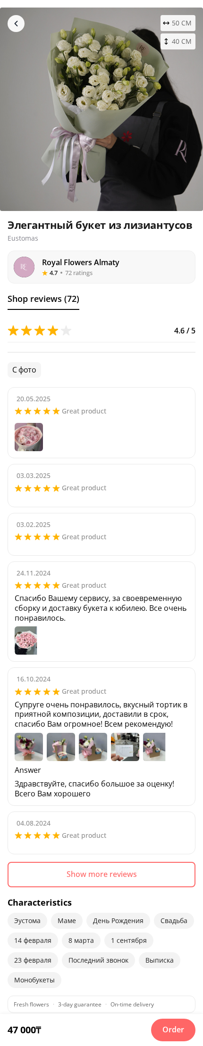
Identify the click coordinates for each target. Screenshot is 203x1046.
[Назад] (16, 23)
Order (173, 1029)
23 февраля (32, 960)
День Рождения (118, 920)
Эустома (27, 920)
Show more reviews (102, 874)
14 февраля (32, 940)
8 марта (81, 940)
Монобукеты (34, 979)
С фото (24, 370)
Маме (67, 920)
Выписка (159, 960)
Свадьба (174, 920)
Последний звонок (98, 960)
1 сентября (129, 940)
